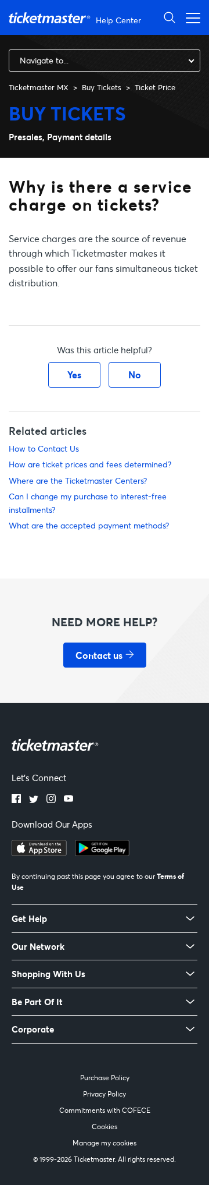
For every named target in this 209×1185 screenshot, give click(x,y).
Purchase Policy (104, 1077)
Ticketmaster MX (39, 87)
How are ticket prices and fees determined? (90, 464)
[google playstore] (102, 852)
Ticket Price (155, 87)
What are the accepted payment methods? (89, 525)
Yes (74, 374)
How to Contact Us (44, 448)
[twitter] (33, 800)
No (134, 374)
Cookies (104, 1126)
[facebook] (16, 800)
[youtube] (68, 800)
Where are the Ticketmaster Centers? (78, 480)
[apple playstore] (39, 852)
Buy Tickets (101, 87)
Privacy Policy (104, 1094)
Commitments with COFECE (104, 1110)
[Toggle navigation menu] (189, 17)
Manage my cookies (104, 1142)
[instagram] (51, 800)
